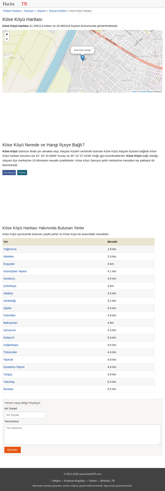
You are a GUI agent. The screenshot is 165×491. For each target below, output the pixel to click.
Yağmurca (9, 249)
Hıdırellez (9, 315)
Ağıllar (7, 308)
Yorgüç (7, 374)
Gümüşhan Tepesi (15, 271)
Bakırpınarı (10, 322)
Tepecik (8, 359)
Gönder (12, 449)
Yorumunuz (11, 421)
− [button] (7, 39)
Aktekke (8, 256)
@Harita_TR (107, 480)
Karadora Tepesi (13, 367)
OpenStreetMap (146, 91)
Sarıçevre (9, 330)
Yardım (93, 480)
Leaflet (133, 91)
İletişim (57, 480)
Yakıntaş (9, 381)
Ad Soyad (10, 408)
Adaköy (8, 293)
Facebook (9, 172)
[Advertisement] (82, 116)
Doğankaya (10, 345)
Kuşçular (9, 264)
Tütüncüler (10, 352)
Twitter (22, 172)
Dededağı (9, 300)
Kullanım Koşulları (74, 480)
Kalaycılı (8, 337)
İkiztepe (8, 389)
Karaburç (9, 278)
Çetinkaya (9, 286)
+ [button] (7, 34)
